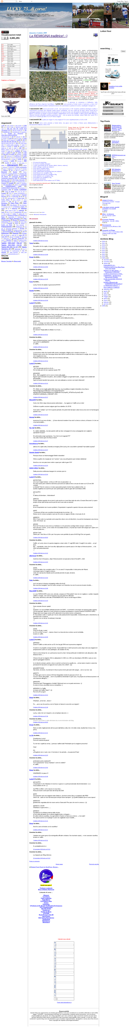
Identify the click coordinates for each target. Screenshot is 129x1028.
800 (25, 161)
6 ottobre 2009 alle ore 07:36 (40, 716)
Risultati (24, 233)
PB (4, 223)
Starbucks (16, 241)
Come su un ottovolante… (116, 141)
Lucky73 (32, 303)
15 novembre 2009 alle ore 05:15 (41, 858)
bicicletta (25, 168)
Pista (16, 223)
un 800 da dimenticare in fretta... (113, 274)
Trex (23, 250)
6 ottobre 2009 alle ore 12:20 (40, 755)
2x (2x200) (3, 138)
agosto (106, 291)
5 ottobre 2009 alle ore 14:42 (40, 623)
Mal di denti (6, 213)
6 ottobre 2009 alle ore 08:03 (40, 722)
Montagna (22, 220)
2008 (103, 306)
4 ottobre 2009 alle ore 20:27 (40, 425)
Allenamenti (12, 165)
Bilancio (5, 170)
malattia (14, 213)
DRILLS (8, 194)
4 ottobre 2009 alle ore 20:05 (40, 279)
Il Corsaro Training (108, 219)
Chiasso (13, 181)
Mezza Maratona (14, 218)
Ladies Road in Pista (10, 210)
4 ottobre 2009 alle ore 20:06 (40, 288)
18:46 (43, 212)
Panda (16, 221)
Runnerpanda (106, 225)
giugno (106, 295)
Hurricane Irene (6, 206)
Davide (31, 290)
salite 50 (11, 236)
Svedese (23, 241)
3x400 (15, 146)
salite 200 (21, 235)
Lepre (2, 212)
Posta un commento (34, 861)
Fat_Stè (31, 428)
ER (9, 196)
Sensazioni (24, 236)
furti (15, 201)
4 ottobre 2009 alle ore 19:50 (40, 267)
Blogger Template (6, 261)
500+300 (5, 154)
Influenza (14, 208)
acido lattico (22, 163)
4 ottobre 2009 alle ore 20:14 (40, 383)
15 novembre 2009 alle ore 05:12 (41, 849)
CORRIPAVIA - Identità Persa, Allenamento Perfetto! (112, 276)
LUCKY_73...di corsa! (27, 8)
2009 (103, 258)
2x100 (10, 138)
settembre (107, 289)
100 (8, 127)
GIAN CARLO (33, 468)
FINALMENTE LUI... (110, 265)
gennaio (106, 304)
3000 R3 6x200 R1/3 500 (7, 143)
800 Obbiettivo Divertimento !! (116, 170)
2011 (103, 254)
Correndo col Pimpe (108, 230)
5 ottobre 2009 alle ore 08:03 (40, 537)
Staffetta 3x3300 (23, 240)
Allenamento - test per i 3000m (110, 221)
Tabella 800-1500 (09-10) (11, 243)
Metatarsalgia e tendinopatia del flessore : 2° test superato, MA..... (117, 128)
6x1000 (14, 159)
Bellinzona (10, 168)
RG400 (3, 230)
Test (24, 249)
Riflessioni (5, 233)
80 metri (19, 161)
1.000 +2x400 (10, 125)
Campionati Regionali (18, 176)
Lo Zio (31, 735)
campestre (15, 175)
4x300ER (17, 151)
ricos (25, 230)
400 (20, 148)
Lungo (25, 212)
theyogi (31, 417)
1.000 (2, 125)
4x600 (19, 152)
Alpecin (25, 165)
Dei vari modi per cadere (109, 215)
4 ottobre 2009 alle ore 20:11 (40, 334)
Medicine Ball (21, 216)
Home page (59, 864)
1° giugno (104, 210)
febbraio (106, 302)
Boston (15, 172)
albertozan (32, 556)
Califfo (9, 175)
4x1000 (23, 149)
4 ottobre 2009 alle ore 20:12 (40, 347)
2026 (103, 241)
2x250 (20, 138)
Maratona (3, 215)
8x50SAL (14, 163)
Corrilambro (22, 188)
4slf (12, 149)
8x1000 (7, 163)
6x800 (12, 161)
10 (4, 127)
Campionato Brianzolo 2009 (9, 178)
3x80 (10, 148)
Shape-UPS (6, 238)
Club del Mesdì (7, 184)
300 (24, 140)
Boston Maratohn (13, 173)
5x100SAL (19, 154)
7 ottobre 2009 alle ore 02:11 (40, 840)
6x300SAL (5, 161)
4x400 (8, 152)
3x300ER (9, 146)
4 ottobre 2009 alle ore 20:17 (40, 397)
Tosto (31, 243)
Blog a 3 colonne (20, 170)
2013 (103, 250)
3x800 (15, 148)
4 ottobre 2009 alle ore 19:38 (40, 254)
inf (8, 208)
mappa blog (21, 213)
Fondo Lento (20, 198)
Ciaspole (3, 183)
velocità (3, 252)
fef (21, 196)
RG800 (9, 230)
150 (13, 136)
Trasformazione (15, 250)
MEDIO (3, 218)
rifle (24, 231)
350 (17, 143)
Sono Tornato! (116, 183)
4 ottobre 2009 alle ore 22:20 (40, 465)
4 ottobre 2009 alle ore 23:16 (40, 474)
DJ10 (10, 193)
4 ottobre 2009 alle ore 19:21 (40, 240)
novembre (107, 261)
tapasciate (17, 249)
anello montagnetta (21, 167)
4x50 (13, 152)
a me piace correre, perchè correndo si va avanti (110, 207)
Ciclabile (11, 183)
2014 (103, 249)
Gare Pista (15, 203)
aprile (105, 298)
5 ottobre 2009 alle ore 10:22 (40, 553)
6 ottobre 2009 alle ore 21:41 (40, 821)
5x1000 (12, 154)
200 (24, 136)
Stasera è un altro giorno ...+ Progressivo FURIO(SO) (112, 271)
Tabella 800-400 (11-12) (9, 247)
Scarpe (17, 236)
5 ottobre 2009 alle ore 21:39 (40, 707)
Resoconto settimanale (11, 228)
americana (11, 167)
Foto (10, 201)
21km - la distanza (108, 214)
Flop (26, 196)
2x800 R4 (12, 140)
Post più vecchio (94, 864)
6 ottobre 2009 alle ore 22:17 (40, 829)
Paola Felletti (24, 221)
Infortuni (24, 208)
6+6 (13, 157)
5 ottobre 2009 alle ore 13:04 (40, 562)
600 (24, 157)
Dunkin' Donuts (16, 194)
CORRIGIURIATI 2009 (13, 186)
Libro (8, 212)
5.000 (25, 152)
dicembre (106, 260)
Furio (31, 281)
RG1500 (22, 228)
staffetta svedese (7, 241)
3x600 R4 (3, 148)
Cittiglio (17, 183)
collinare (16, 184)
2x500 (25, 138)
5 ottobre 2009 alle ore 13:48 (40, 588)
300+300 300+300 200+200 (8, 141)
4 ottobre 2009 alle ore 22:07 (40, 450)
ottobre (106, 263)
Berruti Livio (17, 168)
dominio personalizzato (19, 193)
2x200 (15, 138)
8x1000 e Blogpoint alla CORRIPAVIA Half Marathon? (113, 283)
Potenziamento (6, 227)
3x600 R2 (22, 146)
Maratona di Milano (13, 215)
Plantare (23, 223)
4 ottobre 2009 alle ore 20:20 (40, 414)
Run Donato (6, 235)
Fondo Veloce (5, 199)
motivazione (4, 221)
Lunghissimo (18, 212)
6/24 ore (8, 157)
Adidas (2, 165)
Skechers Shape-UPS (18, 238)
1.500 (25, 125)
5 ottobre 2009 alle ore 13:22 (40, 577)
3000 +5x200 (22, 141)
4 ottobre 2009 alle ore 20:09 (40, 300)
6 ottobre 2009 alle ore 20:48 (40, 776)
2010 (103, 256)
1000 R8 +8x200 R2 (17, 130)
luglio (105, 293)
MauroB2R (32, 591)
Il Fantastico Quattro (19, 206)
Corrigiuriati (23, 184)
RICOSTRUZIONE (8, 231)
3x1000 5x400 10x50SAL (12, 144)
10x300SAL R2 (16, 132)
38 (96, 34)
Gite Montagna (23, 205)
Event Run (15, 196)
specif (2, 240)
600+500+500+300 (5, 159)
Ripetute (15, 233)
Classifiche (24, 183)
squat (15, 240)
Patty (31, 580)
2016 (103, 245)
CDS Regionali (5, 181)
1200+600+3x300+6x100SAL (9, 135)
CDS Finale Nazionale (18, 180)
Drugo (31, 257)
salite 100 (14, 235)
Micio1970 (32, 400)
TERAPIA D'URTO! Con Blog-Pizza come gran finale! (114, 267)
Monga (15, 220)
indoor (3, 208)
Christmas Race (21, 181)
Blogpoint (4, 172)
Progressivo (19, 226)
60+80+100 (18, 157)
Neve (11, 221)
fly (4, 198)
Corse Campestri (20, 189)
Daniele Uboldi (34, 452)
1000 (12, 127)
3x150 (23, 144)
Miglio (25, 218)
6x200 (19, 159)
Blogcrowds (17, 261)
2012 (103, 252)
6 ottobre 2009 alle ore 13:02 (40, 767)
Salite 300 (4, 236)
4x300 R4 (9, 151)
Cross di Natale (9, 191)
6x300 (25, 159)
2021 (103, 243)
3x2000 (3, 146)
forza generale (16, 199)
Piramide (9, 223)
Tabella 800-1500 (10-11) (11, 245)
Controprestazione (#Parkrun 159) (111, 226)
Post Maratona (20, 225)
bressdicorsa (33, 443)
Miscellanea (6, 220)
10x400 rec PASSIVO (15, 133)
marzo (105, 300)
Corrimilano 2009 (6, 189)
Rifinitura (17, 231)
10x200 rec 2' (6, 132)
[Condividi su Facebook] (45, 199)
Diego (31, 697)
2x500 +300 (5, 140)
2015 (103, 247)
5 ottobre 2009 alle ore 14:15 (40, 600)
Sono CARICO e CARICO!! (112, 287)
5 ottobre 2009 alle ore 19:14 (40, 695)
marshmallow (11, 216)
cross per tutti (21, 191)
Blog (12, 170)
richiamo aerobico (18, 230)
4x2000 (3, 151)
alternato (5, 167)
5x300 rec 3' (9, 156)
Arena (4, 168)
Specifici (8, 240)
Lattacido (21, 210)
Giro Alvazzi (13, 205)
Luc (12, 212)
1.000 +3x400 (18, 125)
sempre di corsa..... (108, 200)
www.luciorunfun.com (13, 253)
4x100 (17, 149)
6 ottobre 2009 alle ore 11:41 (40, 733)
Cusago (3, 193)
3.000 (18, 140)
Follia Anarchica (11, 198)
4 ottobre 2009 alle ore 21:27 (40, 441)
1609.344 (18, 136)
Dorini (2, 194)
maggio (106, 296)
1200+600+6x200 (5, 136)
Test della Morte (5, 250)
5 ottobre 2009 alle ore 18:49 (40, 637)
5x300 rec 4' (17, 156)
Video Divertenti (14, 252)
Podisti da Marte (6, 225)
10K (25, 130)
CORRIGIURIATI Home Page (9, 188)
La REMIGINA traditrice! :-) (48, 36)
